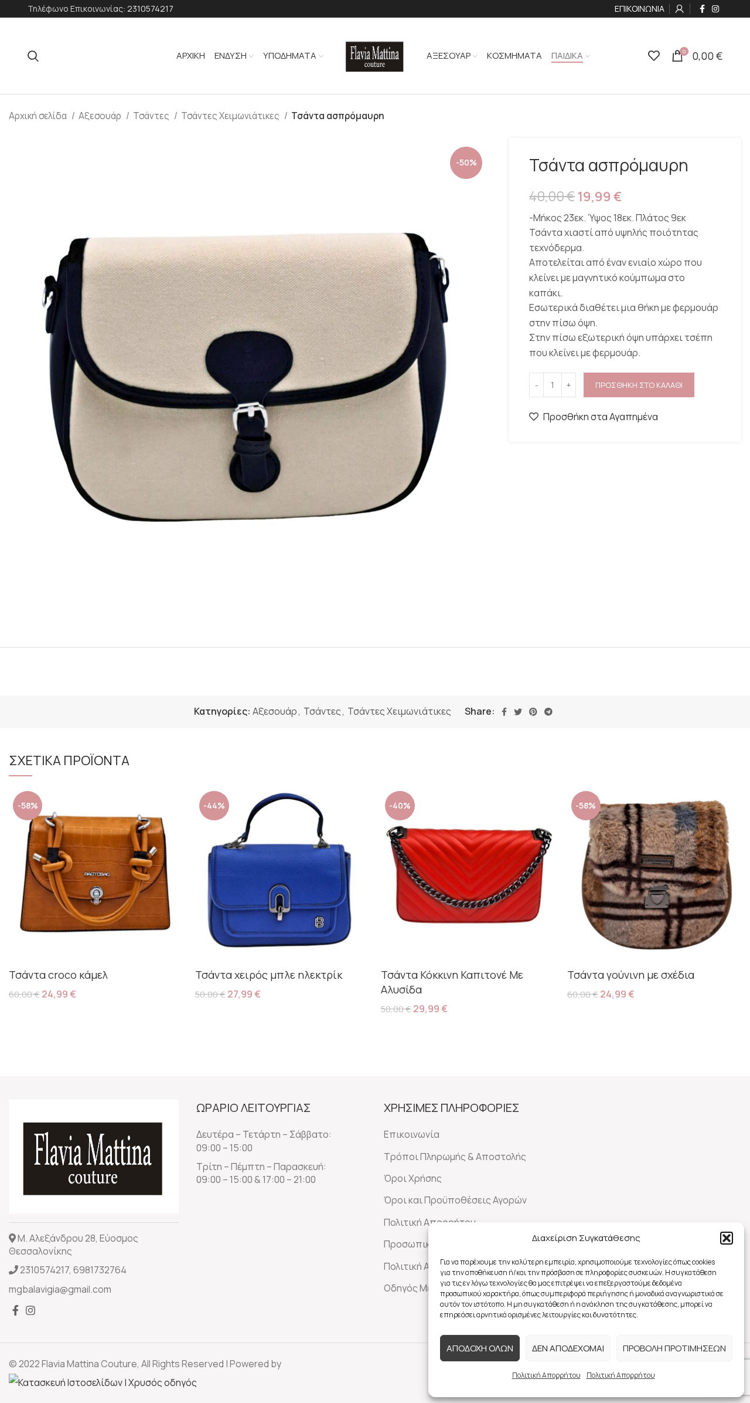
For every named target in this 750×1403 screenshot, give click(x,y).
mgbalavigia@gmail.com (60, 1289)
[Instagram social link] (715, 8)
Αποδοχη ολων (479, 1348)
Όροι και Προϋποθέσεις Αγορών (455, 1200)
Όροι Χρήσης (413, 1178)
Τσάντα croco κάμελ (58, 975)
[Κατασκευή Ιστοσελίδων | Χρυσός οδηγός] (103, 1381)
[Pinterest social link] (533, 711)
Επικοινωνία (411, 1134)
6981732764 (100, 1269)
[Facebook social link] (702, 8)
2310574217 (150, 8)
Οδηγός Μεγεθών (422, 1288)
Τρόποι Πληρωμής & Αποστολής (455, 1156)
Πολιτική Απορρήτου (546, 1375)
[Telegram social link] (548, 711)
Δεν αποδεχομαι (568, 1348)
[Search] (33, 55)
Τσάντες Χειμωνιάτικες (231, 116)
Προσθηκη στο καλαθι (639, 385)
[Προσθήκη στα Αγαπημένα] (174, 832)
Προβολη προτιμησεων (674, 1348)
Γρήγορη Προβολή (174, 806)
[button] (726, 1238)
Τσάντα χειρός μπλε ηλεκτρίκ (268, 975)
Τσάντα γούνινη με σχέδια (630, 975)
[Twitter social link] (518, 711)
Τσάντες (152, 116)
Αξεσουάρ (101, 116)
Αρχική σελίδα (39, 116)
